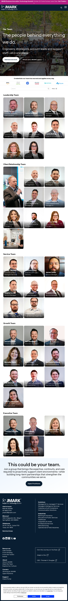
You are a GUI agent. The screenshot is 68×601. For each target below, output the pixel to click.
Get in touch (7, 506)
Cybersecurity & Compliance (48, 508)
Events (4, 556)
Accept (48, 596)
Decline (34, 596)
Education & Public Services (48, 518)
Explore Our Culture (9, 566)
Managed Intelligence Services (48, 506)
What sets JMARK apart (32, 60)
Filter (53, 88)
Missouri (5, 516)
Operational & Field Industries (48, 528)
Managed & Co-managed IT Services (50, 504)
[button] (65, 7)
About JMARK (7, 562)
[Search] (61, 7)
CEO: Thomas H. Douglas (45, 560)
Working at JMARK (9, 571)
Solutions (41, 502)
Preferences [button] (23, 592)
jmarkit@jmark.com (9, 512)
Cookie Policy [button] (50, 591)
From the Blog (7, 552)
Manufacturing (43, 526)
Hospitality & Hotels (45, 522)
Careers (5, 569)
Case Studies (6, 550)
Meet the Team (7, 564)
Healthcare (42, 520)
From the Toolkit (8, 554)
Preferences (20, 596)
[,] (13, 239)
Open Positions (7, 573)
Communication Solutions (47, 510)
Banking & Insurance (45, 516)
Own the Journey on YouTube (47, 550)
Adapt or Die (41, 555)
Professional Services (45, 524)
